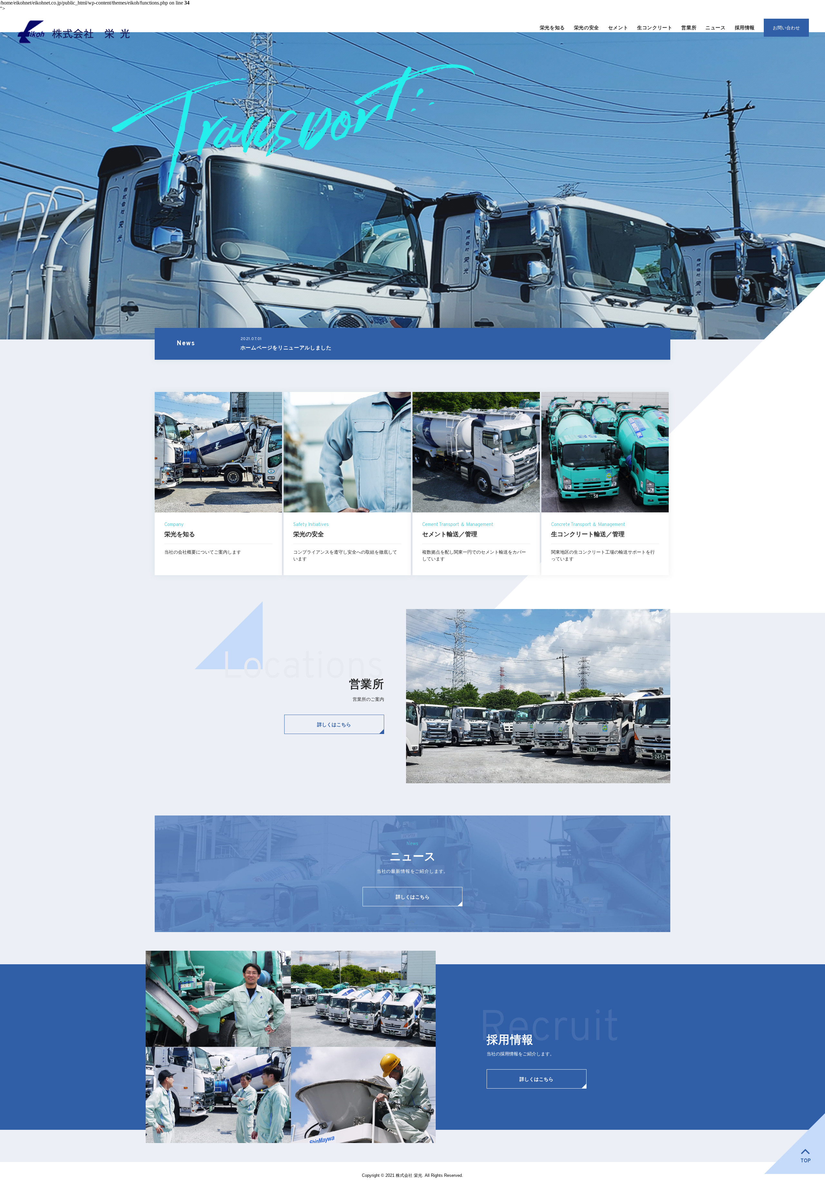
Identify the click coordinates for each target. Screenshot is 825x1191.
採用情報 (745, 27)
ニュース (715, 27)
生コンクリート (654, 27)
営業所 (688, 27)
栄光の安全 (586, 27)
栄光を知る (552, 27)
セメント (618, 27)
